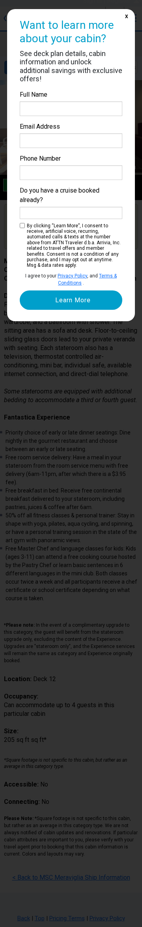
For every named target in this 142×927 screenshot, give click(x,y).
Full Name (33, 94)
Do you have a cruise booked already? (59, 195)
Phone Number (40, 158)
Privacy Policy (72, 276)
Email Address (40, 126)
